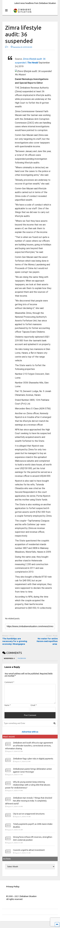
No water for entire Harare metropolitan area (47, 641)
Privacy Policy (12, 886)
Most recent (9, 736)
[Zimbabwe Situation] (22, 13)
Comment (9, 682)
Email (34, 705)
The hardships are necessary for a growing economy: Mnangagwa (14, 641)
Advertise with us (30, 732)
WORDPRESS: (9, 658)
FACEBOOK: (22, 658)
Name (7, 705)
